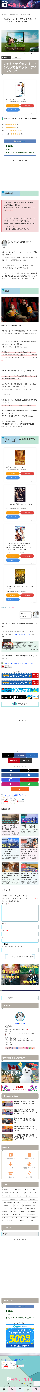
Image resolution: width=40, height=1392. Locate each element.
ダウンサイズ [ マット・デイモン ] (16, 99)
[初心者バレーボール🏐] (29, 969)
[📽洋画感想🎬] (29, 979)
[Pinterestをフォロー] (29, 780)
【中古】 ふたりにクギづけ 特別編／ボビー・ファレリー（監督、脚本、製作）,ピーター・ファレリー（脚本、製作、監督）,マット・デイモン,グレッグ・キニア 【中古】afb (20, 546)
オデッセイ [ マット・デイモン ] (15, 467)
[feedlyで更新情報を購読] (29, 784)
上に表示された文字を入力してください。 (15, 946)
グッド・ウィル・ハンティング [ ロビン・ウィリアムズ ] (19, 587)
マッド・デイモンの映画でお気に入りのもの (21, 153)
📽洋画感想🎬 (7, 57)
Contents (17, 141)
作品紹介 (10, 146)
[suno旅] (10, 969)
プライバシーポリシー (10, 1386)
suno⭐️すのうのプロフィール (29, 1383)
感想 (9, 149)
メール (4, 930)
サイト (3, 937)
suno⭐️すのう (20, 1023)
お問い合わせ (30, 1386)
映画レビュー (17, 57)
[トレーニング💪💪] (10, 979)
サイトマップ (10, 1383)
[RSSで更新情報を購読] (20, 789)
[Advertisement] (20, 175)
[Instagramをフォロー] (10, 780)
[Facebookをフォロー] (10, 775)
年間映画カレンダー (21, 634)
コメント (5, 904)
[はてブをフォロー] (29, 775)
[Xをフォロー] (29, 770)
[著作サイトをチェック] (10, 770)
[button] (26, 760)
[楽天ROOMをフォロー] (10, 784)
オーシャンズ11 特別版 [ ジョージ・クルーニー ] (20, 505)
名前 (3, 924)
